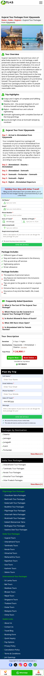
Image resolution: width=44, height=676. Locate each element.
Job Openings (9, 657)
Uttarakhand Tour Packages (14, 464)
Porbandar (7, 450)
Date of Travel (7, 219)
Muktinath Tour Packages (14, 518)
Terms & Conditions (12, 653)
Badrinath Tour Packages (14, 499)
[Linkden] (30, 665)
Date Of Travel (8, 398)
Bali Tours (8, 584)
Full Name (6, 200)
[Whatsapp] (35, 665)
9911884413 (22, 364)
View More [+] (37, 454)
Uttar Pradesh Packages (13, 480)
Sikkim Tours (9, 572)
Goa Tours (8, 564)
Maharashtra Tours (12, 557)
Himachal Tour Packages (13, 476)
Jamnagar (7, 438)
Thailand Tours (10, 603)
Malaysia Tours (10, 611)
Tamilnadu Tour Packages (13, 468)
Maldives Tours (10, 588)
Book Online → (30, 358)
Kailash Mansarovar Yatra (14, 522)
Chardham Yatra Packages (15, 495)
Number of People (28, 219)
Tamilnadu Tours (11, 545)
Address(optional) (8, 225)
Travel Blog (8, 631)
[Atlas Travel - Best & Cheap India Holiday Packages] (7, 3)
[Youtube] (25, 665)
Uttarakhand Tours (12, 542)
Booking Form (10, 634)
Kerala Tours (9, 549)
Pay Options (9, 642)
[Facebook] (10, 665)
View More (24, 347)
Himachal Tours (10, 553)
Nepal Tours (9, 596)
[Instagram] (20, 665)
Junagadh (7, 442)
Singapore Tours (11, 599)
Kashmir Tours (10, 568)
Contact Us (8, 627)
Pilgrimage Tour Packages (15, 510)
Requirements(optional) (10, 231)
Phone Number (7, 212)
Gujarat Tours (10, 538)
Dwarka (6, 434)
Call (5, 674)
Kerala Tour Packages (12, 472)
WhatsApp (24, 673)
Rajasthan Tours (11, 561)
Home (4, 20)
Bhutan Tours (9, 592)
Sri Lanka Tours (10, 580)
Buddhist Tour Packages (14, 507)
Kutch (5, 446)
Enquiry (38, 674)
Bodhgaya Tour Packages (14, 526)
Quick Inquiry (9, 638)
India (10, 20)
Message (6, 405)
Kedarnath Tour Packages (14, 503)
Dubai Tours (9, 607)
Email (4, 206)
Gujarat (17, 20)
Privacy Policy (9, 646)
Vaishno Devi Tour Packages (15, 529)
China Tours (9, 615)
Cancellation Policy (12, 650)
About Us (8, 623)
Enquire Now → (14, 358)
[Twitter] (15, 665)
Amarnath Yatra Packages (14, 514)
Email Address (8, 383)
